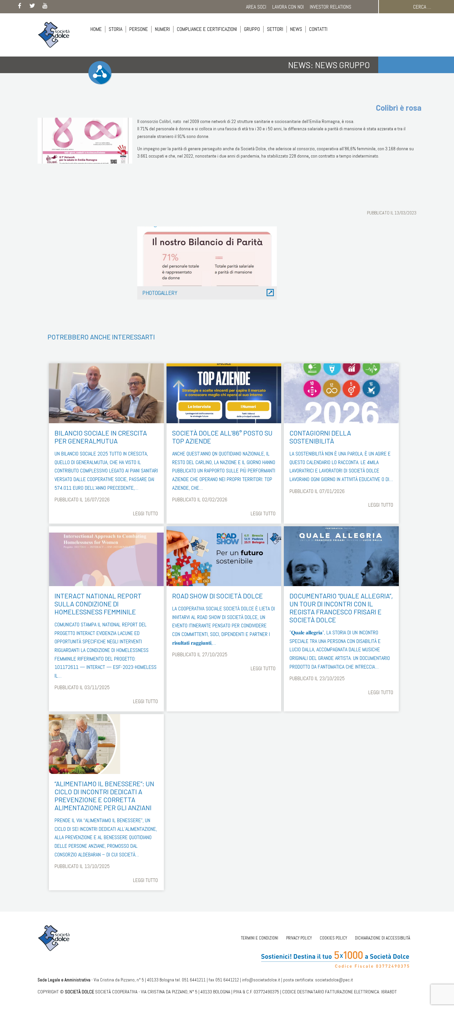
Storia (115, 29)
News (296, 29)
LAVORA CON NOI (288, 6)
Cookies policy (333, 938)
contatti (318, 29)
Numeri (162, 29)
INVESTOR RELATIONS (330, 6)
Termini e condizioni (259, 938)
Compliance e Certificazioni (207, 29)
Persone (138, 29)
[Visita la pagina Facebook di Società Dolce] (19, 7)
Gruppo (252, 29)
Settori (275, 29)
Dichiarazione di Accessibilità (382, 938)
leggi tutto (145, 513)
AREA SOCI (256, 6)
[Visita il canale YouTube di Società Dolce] (45, 7)
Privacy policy (299, 938)
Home (96, 29)
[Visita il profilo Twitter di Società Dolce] (32, 7)
